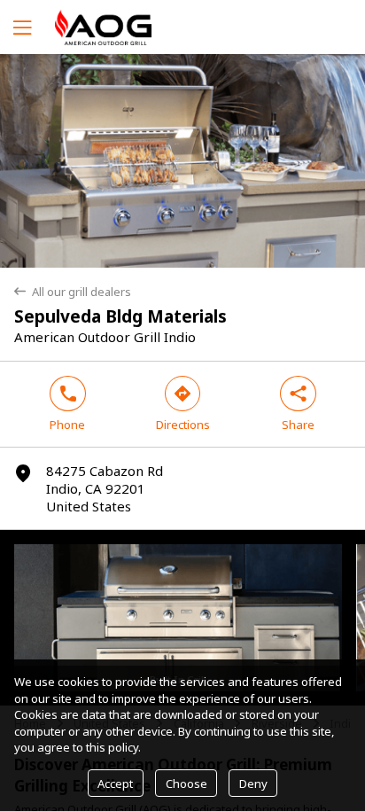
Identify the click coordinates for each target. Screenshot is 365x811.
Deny (253, 784)
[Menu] (20, 27)
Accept (115, 784)
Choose (186, 784)
